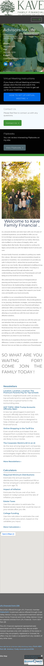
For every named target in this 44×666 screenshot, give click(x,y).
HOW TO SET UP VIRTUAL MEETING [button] (22, 97)
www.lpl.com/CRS (26, 649)
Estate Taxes (9, 501)
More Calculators (12, 527)
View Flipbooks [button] (13, 148)
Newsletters (10, 386)
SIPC (7, 612)
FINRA (2, 612)
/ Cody (16, 649)
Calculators (9, 470)
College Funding (11, 513)
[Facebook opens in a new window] (10, 64)
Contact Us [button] (11, 123)
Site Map (3, 656)
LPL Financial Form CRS (10, 606)
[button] (36, 19)
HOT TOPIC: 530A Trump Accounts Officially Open (19, 408)
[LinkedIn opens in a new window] (5, 64)
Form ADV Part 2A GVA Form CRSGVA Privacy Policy (16, 646)
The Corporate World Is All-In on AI (19, 443)
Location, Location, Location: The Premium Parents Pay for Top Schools (20, 392)
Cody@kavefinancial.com (14, 58)
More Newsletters (12, 461)
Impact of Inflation (12, 489)
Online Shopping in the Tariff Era (18, 428)
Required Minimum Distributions (18, 475)
